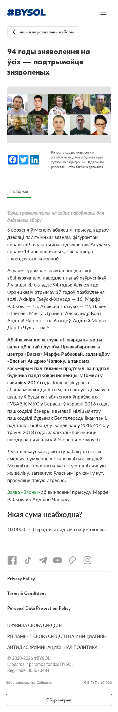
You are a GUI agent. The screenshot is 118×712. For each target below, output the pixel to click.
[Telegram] (43, 560)
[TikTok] (28, 560)
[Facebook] (12, 560)
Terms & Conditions (26, 593)
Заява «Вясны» (23, 491)
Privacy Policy (21, 578)
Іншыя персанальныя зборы (46, 32)
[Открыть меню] (103, 12)
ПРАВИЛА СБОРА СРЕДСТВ (34, 625)
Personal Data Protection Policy (39, 608)
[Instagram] (87, 560)
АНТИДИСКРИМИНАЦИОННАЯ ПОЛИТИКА (52, 647)
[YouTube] (57, 560)
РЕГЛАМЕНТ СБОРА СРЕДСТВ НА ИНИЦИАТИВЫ (57, 636)
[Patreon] (72, 560)
